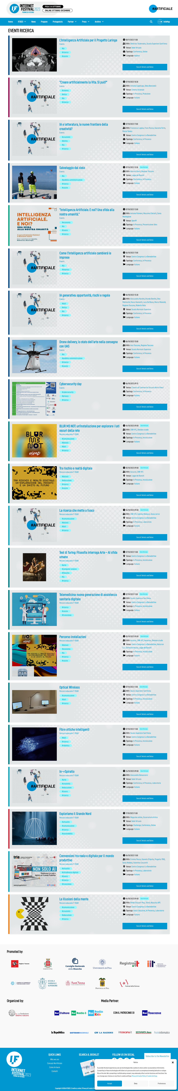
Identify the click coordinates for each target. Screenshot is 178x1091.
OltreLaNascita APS (153, 903)
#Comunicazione (68, 439)
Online (145, 51)
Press (84, 22)
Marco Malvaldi (160, 302)
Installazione (147, 438)
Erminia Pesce (135, 859)
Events (62, 44)
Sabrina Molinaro (143, 514)
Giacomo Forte (160, 128)
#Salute (65, 56)
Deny (135, 1084)
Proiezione (146, 94)
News (33, 22)
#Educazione (67, 480)
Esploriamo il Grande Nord (75, 814)
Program (44, 22)
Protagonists (58, 22)
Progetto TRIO (160, 859)
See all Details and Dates (144, 67)
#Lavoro (65, 230)
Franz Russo (149, 128)
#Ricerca (65, 52)
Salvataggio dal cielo (72, 168)
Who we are (54, 1059)
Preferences (162, 1084)
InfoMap (167, 22)
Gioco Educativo (139, 910)
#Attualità (66, 822)
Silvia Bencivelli (150, 86)
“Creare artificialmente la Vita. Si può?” (83, 82)
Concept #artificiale (54, 1063)
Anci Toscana (135, 345)
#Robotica (65, 745)
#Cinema (65, 90)
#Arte (64, 565)
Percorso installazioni (72, 637)
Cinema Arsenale (137, 90)
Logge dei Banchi (137, 175)
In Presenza (137, 94)
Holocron (147, 640)
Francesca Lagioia (137, 128)
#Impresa (65, 269)
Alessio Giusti (135, 171)
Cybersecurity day (70, 384)
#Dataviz (65, 443)
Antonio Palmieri (136, 213)
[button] (172, 1062)
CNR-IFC (133, 430)
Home (10, 22)
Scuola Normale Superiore (141, 309)
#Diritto (65, 141)
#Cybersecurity (67, 392)
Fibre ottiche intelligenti (74, 729)
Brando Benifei (150, 299)
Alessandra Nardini (137, 299)
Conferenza (137, 51)
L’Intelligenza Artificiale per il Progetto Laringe (88, 40)
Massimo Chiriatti (149, 213)
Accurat (133, 472)
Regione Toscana (147, 171)
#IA (63, 48)
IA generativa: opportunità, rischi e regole (84, 295)
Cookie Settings (152, 1076)
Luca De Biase (148, 302)
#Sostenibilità (67, 834)
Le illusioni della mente (73, 899)
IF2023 (20, 22)
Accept (109, 1084)
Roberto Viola (141, 305)
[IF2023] (39, 8)
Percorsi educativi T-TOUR (69, 434)
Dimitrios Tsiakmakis (138, 44)
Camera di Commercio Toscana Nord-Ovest (147, 387)
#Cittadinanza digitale (70, 872)
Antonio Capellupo (137, 86)
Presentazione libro (150, 224)
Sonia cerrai (155, 514)
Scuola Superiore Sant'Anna (157, 44)
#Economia (66, 222)
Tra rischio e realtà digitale (75, 468)
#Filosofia (65, 573)
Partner (71, 22)
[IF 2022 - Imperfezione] (159, 8)
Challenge (137, 825)
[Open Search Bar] (151, 22)
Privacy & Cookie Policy (139, 1076)
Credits (73, 1088)
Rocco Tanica (127, 131)
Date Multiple (144, 167)
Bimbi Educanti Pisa (137, 903)
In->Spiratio (66, 771)
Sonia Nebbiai (127, 863)
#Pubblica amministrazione (72, 180)
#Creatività (66, 137)
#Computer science (69, 569)
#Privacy (65, 396)
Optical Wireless (69, 687)
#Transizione (66, 615)
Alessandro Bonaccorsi (139, 775)
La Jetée (78, 1088)
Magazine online (136, 817)
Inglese (137, 55)
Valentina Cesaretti (140, 863)
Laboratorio (147, 522)
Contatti (55, 1071)
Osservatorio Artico (150, 817)
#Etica (64, 94)
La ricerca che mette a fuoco (76, 510)
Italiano (137, 98)
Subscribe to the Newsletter (157, 1056)
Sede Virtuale (136, 48)
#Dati (64, 303)
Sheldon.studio (143, 430)
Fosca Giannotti (136, 302)
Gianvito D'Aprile (148, 859)
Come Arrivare (54, 1067)
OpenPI (134, 221)
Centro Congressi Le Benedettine (143, 135)
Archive (98, 22)
